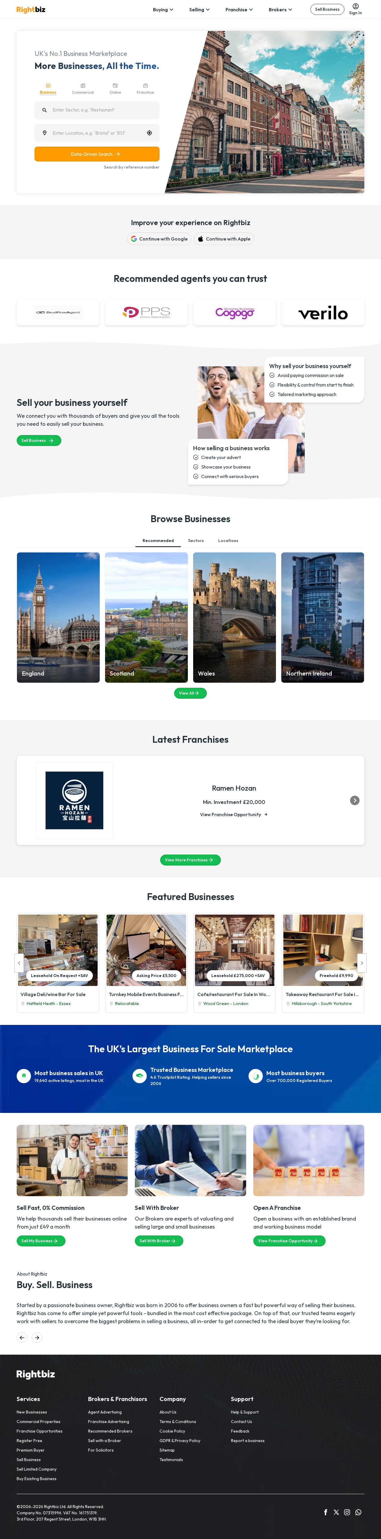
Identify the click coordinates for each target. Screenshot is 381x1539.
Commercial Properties (38, 1421)
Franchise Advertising (108, 1421)
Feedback (240, 1431)
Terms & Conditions (178, 1421)
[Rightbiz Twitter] (336, 1513)
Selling (196, 9)
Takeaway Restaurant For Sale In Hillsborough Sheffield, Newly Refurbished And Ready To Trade (323, 994)
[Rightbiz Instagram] (347, 1513)
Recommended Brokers (110, 1431)
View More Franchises (186, 860)
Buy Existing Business (37, 1478)
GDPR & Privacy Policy (180, 1440)
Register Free (29, 1440)
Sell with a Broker (104, 1440)
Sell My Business (36, 1240)
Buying (160, 9)
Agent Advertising (105, 1412)
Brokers (278, 9)
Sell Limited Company (37, 1469)
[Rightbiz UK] (31, 10)
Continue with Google (163, 239)
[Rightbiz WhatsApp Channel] (358, 1513)
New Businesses (32, 1412)
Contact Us (241, 1421)
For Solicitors (101, 1450)
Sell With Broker (155, 1240)
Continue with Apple (228, 239)
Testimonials (171, 1459)
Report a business (248, 1440)
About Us (168, 1412)
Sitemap (167, 1450)
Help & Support (245, 1412)
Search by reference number (132, 167)
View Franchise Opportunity (230, 814)
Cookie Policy (172, 1431)
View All (186, 693)
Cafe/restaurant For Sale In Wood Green (234, 994)
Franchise (236, 9)
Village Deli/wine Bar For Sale (53, 994)
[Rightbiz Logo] (36, 1376)
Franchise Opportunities (40, 1431)
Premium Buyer (31, 1450)
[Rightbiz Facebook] (326, 1513)
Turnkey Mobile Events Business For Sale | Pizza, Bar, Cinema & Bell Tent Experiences (146, 994)
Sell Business (327, 9)
